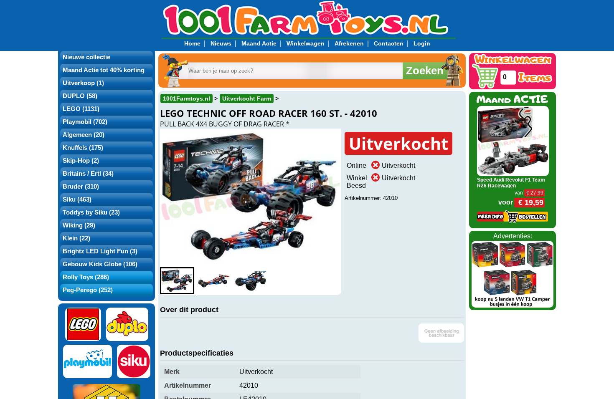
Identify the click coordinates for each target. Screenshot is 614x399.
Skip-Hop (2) (81, 160)
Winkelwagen (306, 43)
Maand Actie (259, 43)
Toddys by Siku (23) (91, 212)
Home (192, 43)
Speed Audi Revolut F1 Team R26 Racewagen (511, 183)
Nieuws (221, 43)
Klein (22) (76, 238)
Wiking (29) (79, 225)
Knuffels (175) (83, 147)
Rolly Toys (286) (86, 277)
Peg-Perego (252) (88, 290)
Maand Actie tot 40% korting (104, 70)
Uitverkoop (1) (83, 83)
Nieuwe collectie (86, 57)
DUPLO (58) (80, 96)
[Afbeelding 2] (214, 280)
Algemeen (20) (83, 134)
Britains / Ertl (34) (88, 173)
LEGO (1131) (81, 109)
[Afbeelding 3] (250, 280)
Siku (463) (77, 199)
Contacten (388, 43)
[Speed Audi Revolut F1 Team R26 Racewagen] (513, 140)
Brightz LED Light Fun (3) (100, 251)
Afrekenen (349, 43)
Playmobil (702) (85, 122)
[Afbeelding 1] (177, 280)
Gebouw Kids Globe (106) (100, 264)
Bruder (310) (81, 186)
